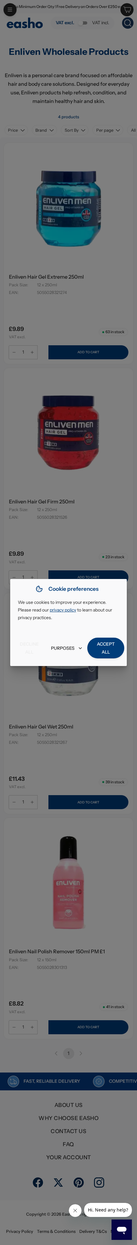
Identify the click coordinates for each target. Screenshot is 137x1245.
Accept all (106, 648)
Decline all (29, 648)
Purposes (63, 648)
